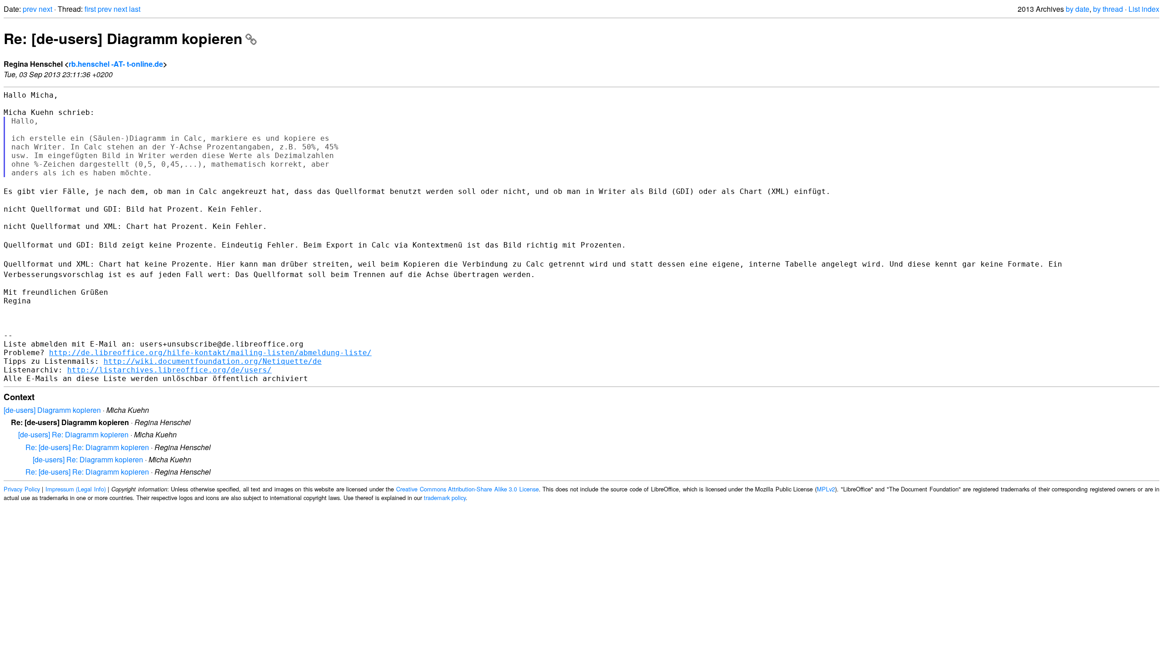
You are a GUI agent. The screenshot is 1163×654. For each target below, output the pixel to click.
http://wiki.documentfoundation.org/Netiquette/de (213, 361)
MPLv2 (826, 489)
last (134, 9)
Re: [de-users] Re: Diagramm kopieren (87, 447)
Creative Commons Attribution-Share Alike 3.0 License (467, 489)
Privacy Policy (22, 489)
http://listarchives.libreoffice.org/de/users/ (169, 370)
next (45, 9)
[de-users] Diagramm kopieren (52, 410)
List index (1143, 9)
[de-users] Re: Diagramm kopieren (73, 434)
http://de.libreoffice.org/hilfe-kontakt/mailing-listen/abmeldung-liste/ (210, 352)
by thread (1108, 9)
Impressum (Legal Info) (75, 489)
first (90, 9)
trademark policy (445, 497)
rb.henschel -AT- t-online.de (116, 64)
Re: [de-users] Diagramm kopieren (123, 38)
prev (30, 9)
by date (1077, 9)
